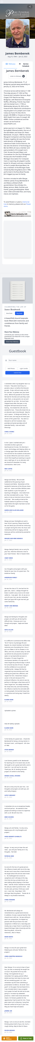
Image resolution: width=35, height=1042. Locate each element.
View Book (9, 313)
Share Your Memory (12, 342)
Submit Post (17, 373)
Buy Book (19, 313)
